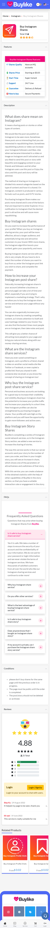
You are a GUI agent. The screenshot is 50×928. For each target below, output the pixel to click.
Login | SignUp (35, 787)
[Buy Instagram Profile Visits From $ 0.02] (15, 859)
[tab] (25, 47)
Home (5, 16)
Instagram (16, 16)
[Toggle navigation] (4, 4)
